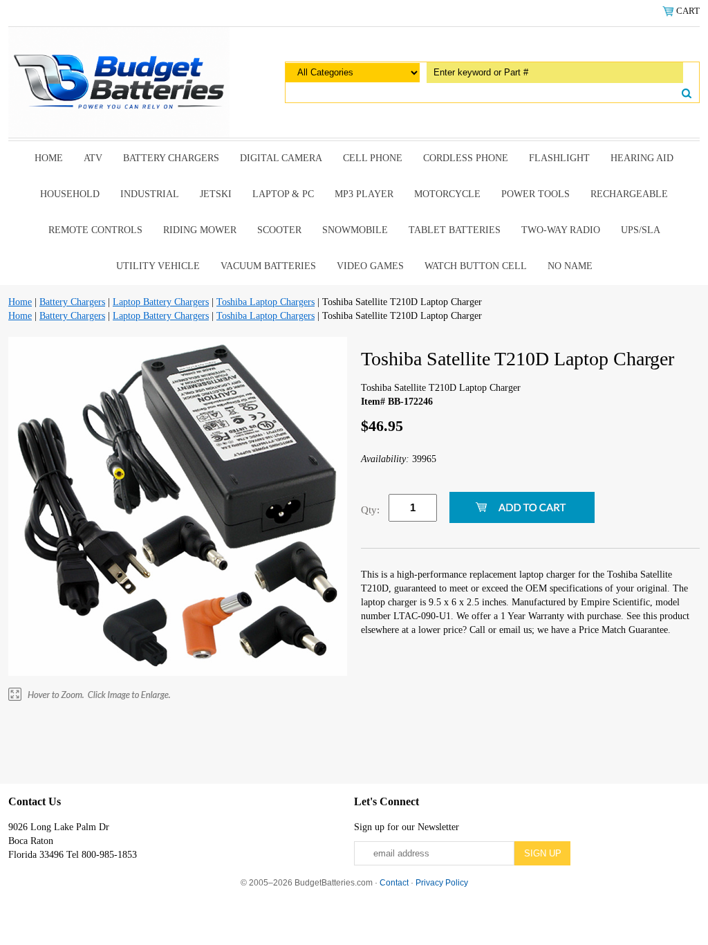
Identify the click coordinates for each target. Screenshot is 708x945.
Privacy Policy (442, 883)
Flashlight (559, 158)
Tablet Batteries (455, 230)
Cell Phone (372, 158)
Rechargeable (629, 194)
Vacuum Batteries (268, 266)
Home (49, 158)
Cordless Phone (465, 158)
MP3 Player (364, 194)
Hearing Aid (642, 158)
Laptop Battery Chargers (161, 302)
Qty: (370, 509)
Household (70, 194)
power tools (535, 194)
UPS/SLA (640, 230)
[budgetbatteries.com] (119, 81)
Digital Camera (281, 158)
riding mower (199, 230)
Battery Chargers (171, 158)
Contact (394, 883)
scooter (279, 230)
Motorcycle (447, 194)
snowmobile (355, 230)
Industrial (149, 194)
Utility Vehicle (158, 266)
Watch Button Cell (476, 266)
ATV (93, 158)
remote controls (95, 230)
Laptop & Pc (283, 194)
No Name (570, 266)
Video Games (370, 266)
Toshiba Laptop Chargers (265, 302)
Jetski (216, 194)
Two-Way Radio (560, 230)
